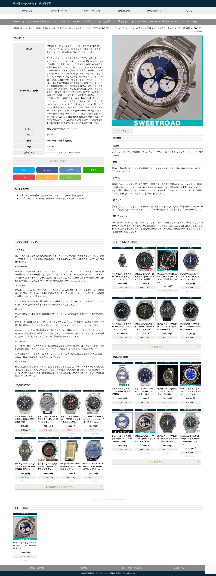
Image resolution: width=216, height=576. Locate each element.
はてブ (70, 170)
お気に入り (189, 10)
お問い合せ (179, 568)
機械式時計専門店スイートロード (62, 129)
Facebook (47, 170)
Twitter (24, 170)
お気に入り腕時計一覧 (68, 152)
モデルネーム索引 (92, 10)
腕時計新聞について (156, 10)
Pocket (24, 177)
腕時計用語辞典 (37, 568)
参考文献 (84, 568)
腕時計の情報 (124, 10)
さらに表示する (156, 347)
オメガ (50, 135)
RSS (47, 177)
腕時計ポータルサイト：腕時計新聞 (32, 3)
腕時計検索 (27, 10)
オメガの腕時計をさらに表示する (59, 487)
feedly (70, 177)
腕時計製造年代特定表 (131, 568)
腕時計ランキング (59, 10)
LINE (93, 170)
